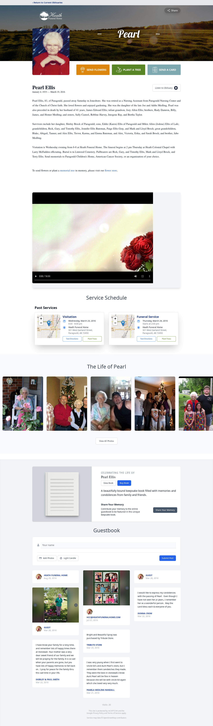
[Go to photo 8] (57, 619)
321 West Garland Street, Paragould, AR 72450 (80, 331)
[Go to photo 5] (52, 619)
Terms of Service (114, 713)
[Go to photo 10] (61, 619)
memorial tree (67, 170)
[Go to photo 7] (56, 619)
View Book (108, 483)
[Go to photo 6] (54, 619)
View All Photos (106, 441)
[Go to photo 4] (50, 619)
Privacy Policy (98, 713)
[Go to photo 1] (45, 619)
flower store (111, 170)
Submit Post (167, 558)
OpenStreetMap (109, 718)
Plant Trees (92, 339)
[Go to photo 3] (49, 619)
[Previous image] (35, 605)
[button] (49, 323)
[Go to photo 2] (47, 619)
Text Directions (72, 339)
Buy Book (124, 483)
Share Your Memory (165, 510)
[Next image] (76, 605)
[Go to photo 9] (59, 619)
